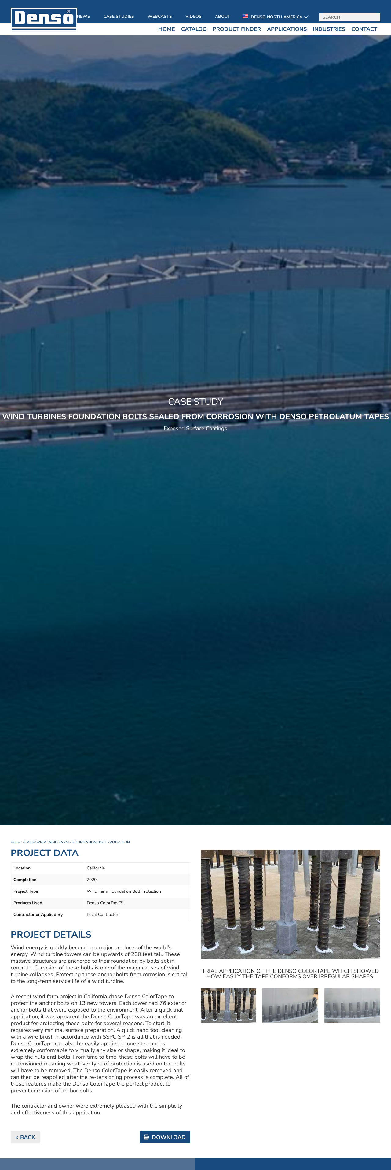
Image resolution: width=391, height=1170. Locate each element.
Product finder (237, 29)
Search (373, 17)
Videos (193, 16)
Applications (287, 29)
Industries (329, 29)
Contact (364, 29)
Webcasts (160, 16)
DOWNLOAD (169, 1137)
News (83, 16)
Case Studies (119, 16)
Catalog (193, 29)
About (222, 16)
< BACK (25, 1137)
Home (166, 29)
